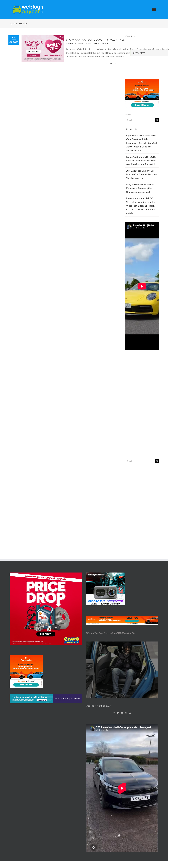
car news (96, 43)
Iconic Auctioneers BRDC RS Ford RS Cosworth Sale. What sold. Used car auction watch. (141, 160)
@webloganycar (138, 53)
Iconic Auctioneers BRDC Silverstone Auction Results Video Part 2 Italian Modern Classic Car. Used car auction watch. (140, 205)
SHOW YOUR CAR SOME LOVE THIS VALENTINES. (95, 39)
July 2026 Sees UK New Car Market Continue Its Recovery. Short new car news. (142, 174)
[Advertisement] (142, 410)
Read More (110, 64)
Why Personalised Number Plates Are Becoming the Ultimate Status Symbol (140, 188)
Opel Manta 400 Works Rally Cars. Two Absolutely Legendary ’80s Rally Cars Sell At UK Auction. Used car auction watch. (141, 143)
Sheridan (71, 43)
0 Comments (105, 43)
